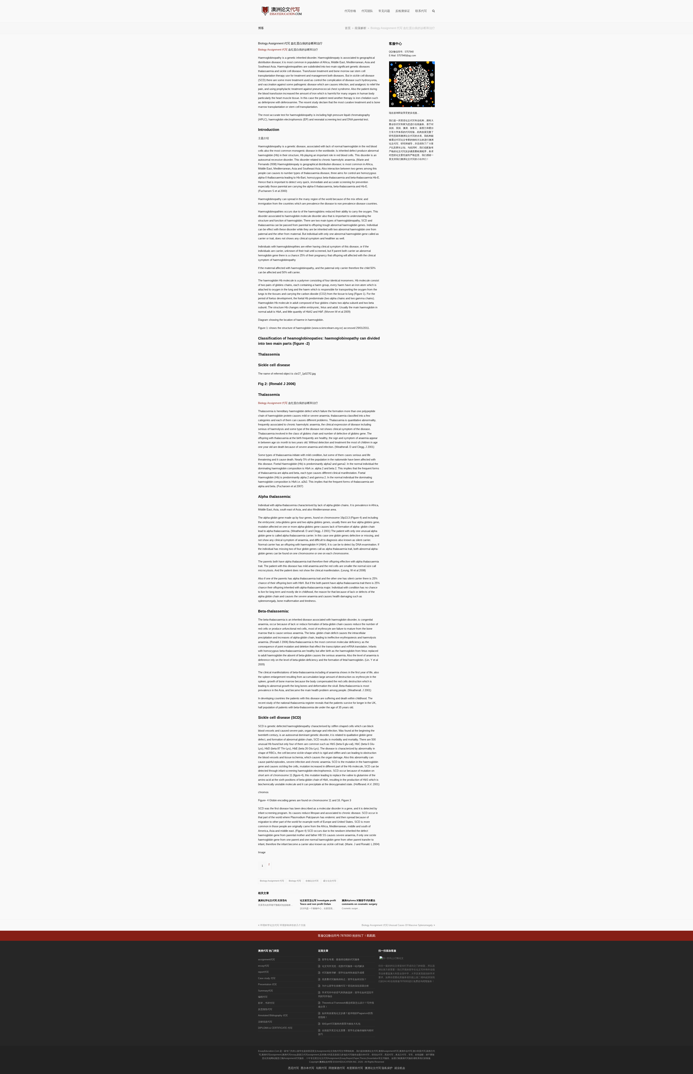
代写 (425, 981)
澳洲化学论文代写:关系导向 (272, 900)
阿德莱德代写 (337, 1067)
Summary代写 (265, 990)
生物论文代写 (312, 881)
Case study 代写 (266, 978)
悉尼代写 (293, 1067)
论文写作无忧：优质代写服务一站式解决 (343, 966)
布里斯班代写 (355, 1067)
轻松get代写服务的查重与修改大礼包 (341, 1023)
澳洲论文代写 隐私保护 (379, 1067)
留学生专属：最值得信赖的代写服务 (340, 959)
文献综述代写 (265, 1021)
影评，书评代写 (266, 1003)
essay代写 (263, 965)
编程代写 (262, 996)
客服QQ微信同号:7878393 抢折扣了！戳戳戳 (346, 935)
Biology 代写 (295, 881)
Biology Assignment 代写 (272, 49)
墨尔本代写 (307, 1067)
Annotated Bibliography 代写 (273, 1015)
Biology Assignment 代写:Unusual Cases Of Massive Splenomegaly (397, 925)
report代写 (263, 972)
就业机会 (399, 1067)
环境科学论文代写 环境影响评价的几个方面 (283, 925)
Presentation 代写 (267, 984)
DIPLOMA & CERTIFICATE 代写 (275, 1028)
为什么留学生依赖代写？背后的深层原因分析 (345, 985)
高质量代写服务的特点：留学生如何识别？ (344, 979)
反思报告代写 (265, 1009)
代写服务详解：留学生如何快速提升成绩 (343, 972)
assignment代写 (266, 959)
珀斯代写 (321, 1067)
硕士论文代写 (329, 881)
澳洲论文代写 (325, 1062)
